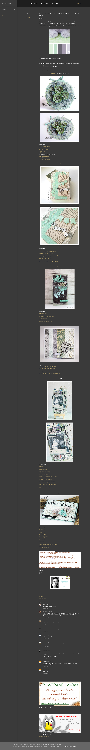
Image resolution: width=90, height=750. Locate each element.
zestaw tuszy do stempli (44, 146)
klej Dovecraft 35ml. (43, 536)
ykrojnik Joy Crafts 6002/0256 (46, 250)
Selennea (45, 604)
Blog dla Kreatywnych (44, 3)
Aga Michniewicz (46, 611)
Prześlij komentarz (43, 676)
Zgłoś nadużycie (6, 15)
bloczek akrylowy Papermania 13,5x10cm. (48, 544)
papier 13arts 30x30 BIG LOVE (44, 472)
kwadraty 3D (42, 151)
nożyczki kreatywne (43, 531)
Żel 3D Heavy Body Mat (44, 159)
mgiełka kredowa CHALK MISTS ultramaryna (47, 484)
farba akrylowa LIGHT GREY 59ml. (45, 479)
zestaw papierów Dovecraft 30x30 (45, 321)
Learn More (68, 746)
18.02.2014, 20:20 (46, 646)
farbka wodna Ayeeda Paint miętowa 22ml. (47, 481)
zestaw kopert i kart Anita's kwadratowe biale (49, 373)
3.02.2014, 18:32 (45, 608)
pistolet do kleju (42, 532)
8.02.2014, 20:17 (45, 631)
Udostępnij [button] (27, 10)
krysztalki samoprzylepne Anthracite (47, 368)
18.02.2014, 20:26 (46, 658)
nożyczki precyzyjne (43, 318)
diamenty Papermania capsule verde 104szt (49, 370)
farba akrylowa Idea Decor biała (45, 314)
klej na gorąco (42, 534)
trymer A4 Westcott (43, 537)
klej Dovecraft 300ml (44, 149)
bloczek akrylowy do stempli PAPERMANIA (49, 261)
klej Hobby (41, 319)
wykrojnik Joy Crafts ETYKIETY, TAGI (47, 251)
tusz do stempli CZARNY (44, 260)
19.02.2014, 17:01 (45, 666)
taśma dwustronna (43, 546)
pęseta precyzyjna (43, 542)
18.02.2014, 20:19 (46, 638)
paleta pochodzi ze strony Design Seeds (60, 55)
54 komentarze (46, 709)
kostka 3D (41, 371)
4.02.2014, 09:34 (46, 617)
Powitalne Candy (46, 707)
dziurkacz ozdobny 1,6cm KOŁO (46, 253)
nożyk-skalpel (42, 541)
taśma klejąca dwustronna (45, 256)
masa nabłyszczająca (44, 156)
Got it (75, 746)
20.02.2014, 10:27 (46, 673)
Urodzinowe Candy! (47, 734)
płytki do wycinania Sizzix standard (45, 487)
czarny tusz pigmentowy (43, 474)
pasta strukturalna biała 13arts (45, 482)
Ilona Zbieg (45, 650)
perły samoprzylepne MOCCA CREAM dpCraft (49, 255)
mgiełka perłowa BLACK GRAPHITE (46, 486)
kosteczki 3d (42, 529)
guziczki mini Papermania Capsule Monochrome (48, 476)
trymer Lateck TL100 (43, 313)
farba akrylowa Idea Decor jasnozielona (48, 152)
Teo (26, 15)
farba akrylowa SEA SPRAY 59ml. (45, 477)
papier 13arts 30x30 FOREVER (44, 471)
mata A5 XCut (42, 539)
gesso (40, 157)
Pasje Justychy (46, 635)
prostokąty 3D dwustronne (45, 258)
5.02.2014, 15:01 (45, 624)
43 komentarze (46, 736)
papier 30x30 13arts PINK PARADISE (47, 366)
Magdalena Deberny (47, 628)
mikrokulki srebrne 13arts (45, 147)
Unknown (45, 669)
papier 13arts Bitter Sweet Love (46, 547)
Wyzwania (27, 17)
